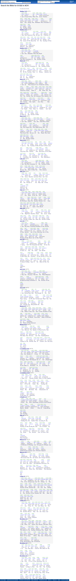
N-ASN (40, 192)
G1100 (21, 356)
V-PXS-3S (31, 424)
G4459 (31, 123)
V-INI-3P (22, 130)
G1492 (34, 270)
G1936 (38, 441)
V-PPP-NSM (28, 277)
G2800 (21, 234)
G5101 (32, 86)
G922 (44, 574)
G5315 (21, 537)
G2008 (26, 404)
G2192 (40, 68)
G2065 (37, 209)
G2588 (38, 313)
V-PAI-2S (45, 521)
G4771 (29, 544)
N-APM (29, 20)
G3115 (45, 404)
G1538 (21, 380)
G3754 (34, 31)
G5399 (21, 129)
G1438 (21, 86)
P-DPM (21, 112)
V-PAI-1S (34, 204)
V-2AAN (26, 259)
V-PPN (35, 460)
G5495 (45, 441)
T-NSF (50, 88)
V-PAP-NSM (29, 69)
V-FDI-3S (22, 198)
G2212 (24, 123)
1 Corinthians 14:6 (24, 348)
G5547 (30, 483)
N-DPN (33, 99)
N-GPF (45, 442)
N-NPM (36, 20)
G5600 (30, 422)
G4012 (29, 197)
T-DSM (29, 309)
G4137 (21, 252)
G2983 (29, 507)
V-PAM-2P (50, 143)
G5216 (46, 252)
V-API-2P (28, 320)
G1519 (21, 319)
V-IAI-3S (25, 106)
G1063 (21, 68)
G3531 (30, 550)
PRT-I (28, 242)
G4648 (38, 326)
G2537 (21, 92)
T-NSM (37, 14)
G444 (21, 263)
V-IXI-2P (40, 309)
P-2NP (38, 338)
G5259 (39, 300)
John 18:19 (22, 208)
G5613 (37, 68)
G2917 (42, 446)
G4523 (30, 42)
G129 (41, 258)
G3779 (23, 544)
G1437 (23, 191)
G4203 (35, 537)
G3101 (24, 215)
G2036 (37, 31)
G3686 (36, 246)
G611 (35, 173)
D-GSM (44, 259)
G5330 (21, 42)
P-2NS (29, 546)
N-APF (30, 333)
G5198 (24, 428)
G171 (45, 398)
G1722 (38, 105)
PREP (50, 20)
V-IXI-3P (26, 223)
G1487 (23, 502)
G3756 (42, 31)
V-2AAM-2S (44, 248)
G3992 (21, 184)
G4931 (44, 12)
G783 (33, 153)
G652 (26, 228)
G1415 (36, 422)
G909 (28, 441)
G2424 (40, 12)
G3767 (30, 173)
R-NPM (21, 570)
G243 (39, 574)
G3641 (29, 520)
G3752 (40, 374)
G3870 (26, 326)
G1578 (48, 337)
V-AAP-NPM (35, 51)
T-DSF (21, 25)
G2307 (40, 191)
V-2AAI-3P (37, 290)
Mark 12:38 (23, 140)
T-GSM (28, 38)
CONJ (23, 14)
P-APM (33, 69)
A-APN (34, 106)
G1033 (21, 465)
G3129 (41, 337)
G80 (33, 326)
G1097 (21, 197)
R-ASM (24, 320)
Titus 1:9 (22, 415)
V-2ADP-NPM (27, 290)
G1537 (49, 197)
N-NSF (27, 93)
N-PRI (32, 253)
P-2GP (46, 253)
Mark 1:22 (22, 61)
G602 (31, 361)
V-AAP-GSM (22, 185)
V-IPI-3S (46, 130)
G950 (35, 459)
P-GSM (29, 25)
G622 (34, 123)
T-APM (26, 20)
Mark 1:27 (22, 79)
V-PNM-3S (22, 392)
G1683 (41, 202)
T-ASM (42, 211)
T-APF (27, 333)
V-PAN (45, 32)
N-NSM (40, 14)
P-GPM (24, 344)
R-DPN (30, 466)
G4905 (43, 374)
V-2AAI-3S (38, 32)
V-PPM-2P (23, 455)
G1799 (35, 532)
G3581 (42, 453)
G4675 (42, 300)
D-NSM (40, 490)
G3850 (41, 105)
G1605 (42, 18)
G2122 (40, 398)
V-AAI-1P (31, 242)
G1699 (21, 178)
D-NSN (40, 88)
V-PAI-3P (42, 99)
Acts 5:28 (22, 239)
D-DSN (29, 248)
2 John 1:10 (23, 500)
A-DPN (24, 99)
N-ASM (45, 211)
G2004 (35, 92)
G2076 (36, 86)
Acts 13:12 (22, 269)
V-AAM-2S (23, 399)
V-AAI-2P (30, 314)
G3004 (27, 86)
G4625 (42, 331)
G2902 (21, 526)
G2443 (26, 422)
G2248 (35, 258)
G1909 (50, 18)
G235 (35, 37)
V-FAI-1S (31, 357)
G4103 (32, 417)
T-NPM (33, 20)
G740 (32, 37)
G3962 (21, 495)
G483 (21, 434)
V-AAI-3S (45, 14)
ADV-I (31, 124)
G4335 (40, 234)
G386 (21, 446)
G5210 (38, 337)
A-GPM (29, 448)
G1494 (25, 537)
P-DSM (48, 99)
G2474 (46, 532)
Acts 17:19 (22, 287)
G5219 (42, 98)
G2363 (21, 563)
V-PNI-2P (22, 259)
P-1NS (31, 204)
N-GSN (42, 448)
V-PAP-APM (28, 88)
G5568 (34, 380)
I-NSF (43, 88)
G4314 (46, 81)
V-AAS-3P (35, 124)
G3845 (29, 478)
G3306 (42, 478)
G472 (22, 417)
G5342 (42, 502)
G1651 (21, 404)
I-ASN (27, 357)
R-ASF (35, 338)
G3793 (36, 18)
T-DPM (33, 558)
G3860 (28, 319)
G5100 (26, 191)
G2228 (28, 202)
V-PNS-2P (44, 375)
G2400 (43, 246)
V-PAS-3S (30, 192)
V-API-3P (30, 82)
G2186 (34, 398)
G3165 (27, 184)
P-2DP (45, 242)
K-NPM (27, 564)
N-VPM (34, 327)
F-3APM (21, 88)
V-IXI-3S (24, 69)
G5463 (33, 513)
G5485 (26, 307)
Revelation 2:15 (23, 543)
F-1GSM (41, 204)
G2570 (24, 459)
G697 (49, 289)
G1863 (26, 258)
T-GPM (49, 38)
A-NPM (26, 82)
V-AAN (35, 539)
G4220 (40, 197)
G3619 (31, 391)
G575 (50, 31)
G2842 (38, 228)
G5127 (44, 258)
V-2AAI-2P (42, 338)
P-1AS (27, 185)
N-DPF (41, 106)
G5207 (31, 495)
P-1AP (35, 259)
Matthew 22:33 (23, 48)
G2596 (42, 92)
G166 (37, 446)
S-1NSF (21, 180)
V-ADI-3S (35, 174)
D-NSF (47, 88)
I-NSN (32, 88)
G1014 (21, 258)
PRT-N (42, 32)
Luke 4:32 (22, 158)
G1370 (30, 331)
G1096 (26, 12)
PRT (27, 204)
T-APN (39, 333)
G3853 (31, 241)
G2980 (34, 202)
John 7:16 (22, 171)
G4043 (46, 147)
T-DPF (42, 154)
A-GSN (37, 448)
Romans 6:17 (23, 306)
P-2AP (31, 327)
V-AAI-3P (26, 32)
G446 (29, 270)
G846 (29, 24)
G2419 (32, 252)
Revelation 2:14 (23, 519)
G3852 (39, 241)
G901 (43, 568)
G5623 (31, 356)
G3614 (43, 507)
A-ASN (40, 575)
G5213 (45, 241)
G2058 (40, 385)
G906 (25, 532)
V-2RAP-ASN (44, 272)
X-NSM (26, 192)
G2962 (21, 282)
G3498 (29, 446)
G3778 (47, 86)
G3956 (26, 81)
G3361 (49, 241)
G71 (35, 289)
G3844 (21, 337)
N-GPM (21, 44)
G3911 (22, 453)
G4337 (45, 31)
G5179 (43, 313)
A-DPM (38, 558)
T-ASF (29, 253)
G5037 (23, 289)
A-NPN (47, 387)
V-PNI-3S (29, 503)
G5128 (21, 18)
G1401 (44, 307)
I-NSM (44, 296)
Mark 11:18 (23, 116)
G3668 (36, 544)
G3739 (24, 319)
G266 (21, 313)
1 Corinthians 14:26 (25, 373)
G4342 (31, 222)
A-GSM (32, 418)
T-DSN (33, 248)
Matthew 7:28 (23, 11)
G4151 (33, 98)
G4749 (24, 153)
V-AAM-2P (49, 338)
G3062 (38, 557)
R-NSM (43, 527)
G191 (34, 49)
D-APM (21, 20)
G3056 (29, 18)
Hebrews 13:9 (23, 452)
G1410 (30, 295)
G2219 (24, 37)
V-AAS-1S (47, 357)
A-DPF (34, 455)
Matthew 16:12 (23, 29)
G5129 (29, 246)
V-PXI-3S (36, 88)
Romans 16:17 (23, 324)
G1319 (33, 428)
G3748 (21, 568)
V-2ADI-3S (27, 14)
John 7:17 (22, 190)
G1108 (43, 361)
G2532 (23, 12)
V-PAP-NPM (32, 223)
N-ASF (45, 69)
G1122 (30, 74)
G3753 (34, 12)
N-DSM (33, 309)
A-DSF (41, 405)
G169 (24, 98)
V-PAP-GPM (41, 148)
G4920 (26, 31)
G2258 (24, 68)
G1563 (50, 520)
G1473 (31, 202)
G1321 (28, 68)
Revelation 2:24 (23, 556)
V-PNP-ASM (23, 418)
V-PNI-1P (30, 296)
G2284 (29, 81)
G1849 (45, 68)
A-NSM (35, 130)
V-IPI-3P (42, 20)
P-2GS (42, 302)
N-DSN (36, 248)
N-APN (42, 333)
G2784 (22, 398)
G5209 (31, 326)
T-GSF (21, 38)
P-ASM (44, 124)
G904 (21, 532)
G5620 (36, 81)
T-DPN (21, 99)
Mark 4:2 (22, 103)
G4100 (21, 276)
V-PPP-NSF (33, 302)
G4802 (40, 81)
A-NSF (21, 93)
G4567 (21, 574)
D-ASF (49, 503)
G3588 (37, 12)
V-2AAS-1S (37, 351)
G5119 (23, 31)
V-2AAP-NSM (36, 272)
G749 (41, 117)
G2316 (24, 202)
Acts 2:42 (22, 221)
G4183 (34, 105)
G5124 (40, 86)
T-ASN (37, 192)
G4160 (33, 191)
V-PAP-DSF (25, 429)
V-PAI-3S (35, 93)
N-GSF (24, 38)
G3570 (25, 350)
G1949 (26, 289)
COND (23, 192)
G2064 (36, 350)
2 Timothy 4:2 (23, 397)
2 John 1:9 (22, 476)
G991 (49, 141)
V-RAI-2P (22, 253)
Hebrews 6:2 (23, 439)
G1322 (24, 24)
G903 (37, 526)
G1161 (23, 222)
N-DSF (24, 25)
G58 (44, 153)
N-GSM (32, 38)
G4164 (34, 453)
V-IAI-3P (24, 124)
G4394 (24, 367)
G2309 (40, 147)
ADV (33, 14)
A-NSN (24, 460)
